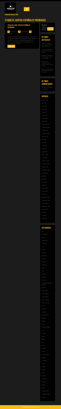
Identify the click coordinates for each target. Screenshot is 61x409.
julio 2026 (44, 103)
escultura (44, 312)
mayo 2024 (44, 182)
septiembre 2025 (46, 133)
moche (43, 345)
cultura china (45, 290)
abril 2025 (44, 148)
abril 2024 (44, 185)
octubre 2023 (45, 203)
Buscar (50, 29)
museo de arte (45, 354)
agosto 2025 (45, 136)
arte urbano (44, 240)
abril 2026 (44, 112)
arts (43, 246)
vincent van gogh (46, 394)
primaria (44, 376)
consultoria (44, 280)
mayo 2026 (44, 109)
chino (43, 271)
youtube (44, 397)
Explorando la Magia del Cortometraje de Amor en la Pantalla (47, 57)
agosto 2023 (45, 209)
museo (43, 351)
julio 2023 (44, 212)
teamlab (44, 382)
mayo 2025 (44, 145)
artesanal (44, 243)
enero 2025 (44, 158)
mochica (44, 348)
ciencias (44, 274)
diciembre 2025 (45, 124)
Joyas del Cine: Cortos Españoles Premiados (18, 26)
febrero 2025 (45, 154)
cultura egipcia (45, 293)
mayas (43, 339)
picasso (44, 369)
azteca (43, 249)
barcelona (44, 255)
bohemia (44, 262)
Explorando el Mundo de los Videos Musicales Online (47, 51)
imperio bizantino (46, 327)
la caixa (43, 333)
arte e (43, 237)
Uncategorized (45, 391)
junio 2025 (44, 142)
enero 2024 (44, 194)
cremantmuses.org (11, 14)
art (42, 231)
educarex (44, 309)
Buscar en (44, 25)
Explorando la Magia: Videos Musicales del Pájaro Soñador (47, 45)
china (43, 268)
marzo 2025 (44, 151)
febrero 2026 (45, 118)
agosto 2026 (45, 100)
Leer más (11, 46)
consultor (44, 277)
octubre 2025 (45, 130)
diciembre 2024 (45, 161)
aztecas (44, 252)
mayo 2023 (44, 218)
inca (43, 330)
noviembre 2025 (46, 127)
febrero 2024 (45, 191)
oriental (43, 366)
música (43, 357)
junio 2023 (44, 215)
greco (43, 324)
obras (43, 363)
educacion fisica (46, 303)
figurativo (44, 318)
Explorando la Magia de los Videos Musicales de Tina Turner (47, 70)
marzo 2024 (45, 188)
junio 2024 (44, 179)
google (43, 321)
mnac (43, 342)
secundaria (44, 379)
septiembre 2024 (46, 170)
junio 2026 (44, 106)
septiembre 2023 (46, 206)
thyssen (43, 385)
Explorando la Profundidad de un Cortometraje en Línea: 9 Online (47, 64)
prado (43, 372)
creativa (44, 287)
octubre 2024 (45, 167)
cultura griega (45, 296)
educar (43, 306)
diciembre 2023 (45, 197)
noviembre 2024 (46, 164)
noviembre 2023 (46, 200)
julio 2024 (44, 176)
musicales (44, 360)
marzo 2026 (44, 115)
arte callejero (45, 234)
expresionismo (45, 315)
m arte (43, 336)
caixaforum (44, 265)
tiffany (43, 388)
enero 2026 (44, 121)
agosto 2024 (45, 173)
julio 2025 (44, 139)
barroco (44, 258)
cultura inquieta (45, 299)
